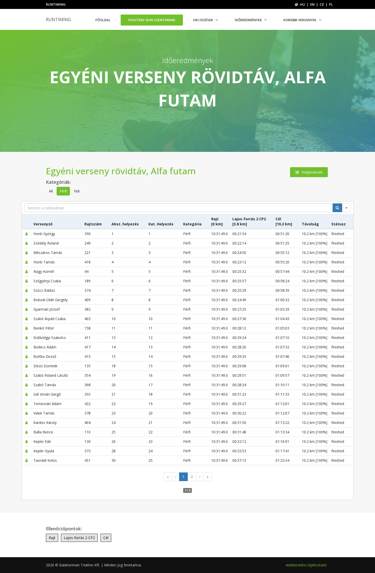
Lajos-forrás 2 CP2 (79, 537)
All (51, 191)
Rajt (52, 537)
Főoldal (102, 20)
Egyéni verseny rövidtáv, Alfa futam (121, 171)
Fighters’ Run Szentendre (151, 20)
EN (312, 4)
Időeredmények (248, 20)
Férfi (63, 191)
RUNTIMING (58, 19)
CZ (322, 4)
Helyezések (203, 20)
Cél (105, 537)
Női (77, 191)
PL (331, 4)
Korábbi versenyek (299, 20)
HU (302, 4)
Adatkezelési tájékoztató (306, 565)
